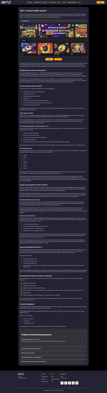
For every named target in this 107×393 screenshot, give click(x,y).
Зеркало (45, 2)
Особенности (37, 2)
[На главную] (28, 374)
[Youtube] (69, 382)
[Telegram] (62, 382)
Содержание (25, 21)
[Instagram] (76, 382)
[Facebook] (65, 382)
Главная (30, 2)
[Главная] (6, 2)
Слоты (64, 2)
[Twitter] (73, 382)
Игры (59, 2)
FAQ (79, 2)
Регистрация (52, 2)
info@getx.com (64, 378)
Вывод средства (72, 2)
